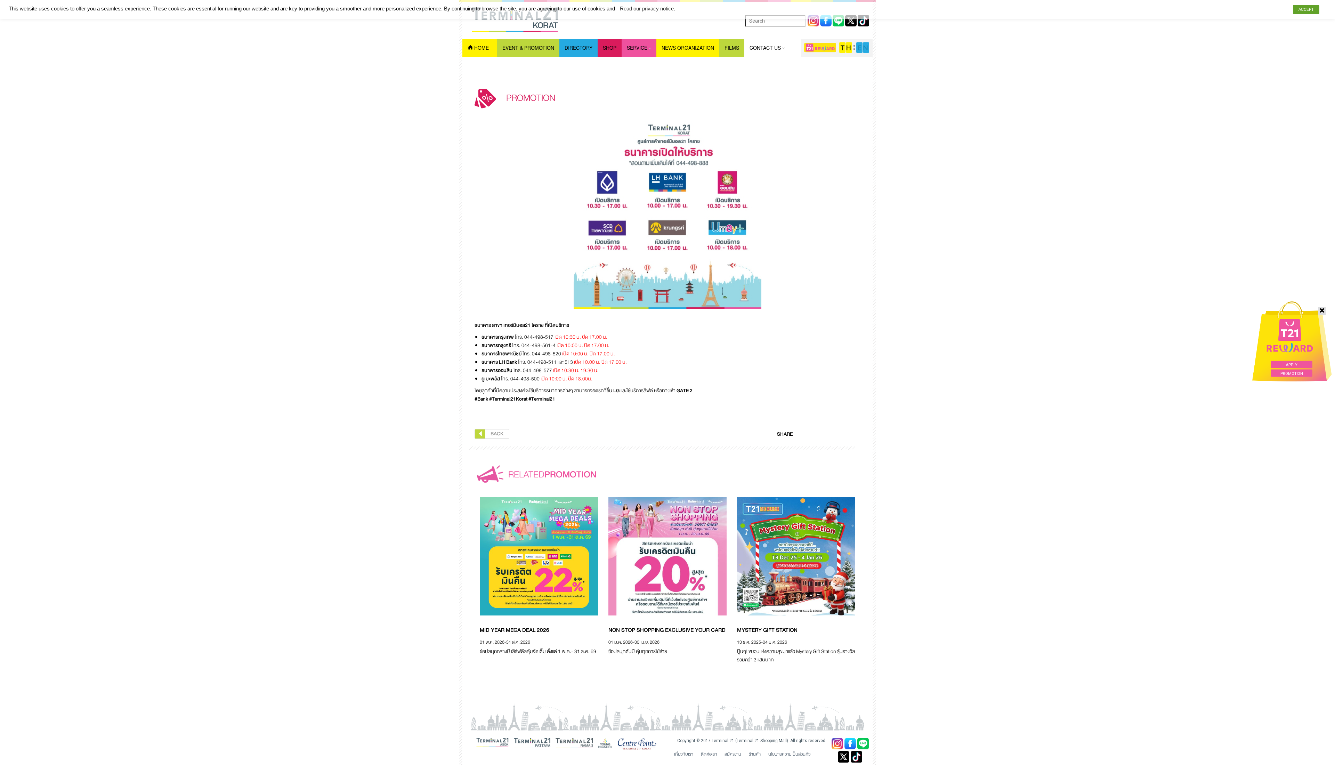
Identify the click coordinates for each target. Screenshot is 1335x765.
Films (732, 47)
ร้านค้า (755, 754)
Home (481, 47)
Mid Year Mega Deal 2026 (514, 630)
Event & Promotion (528, 47)
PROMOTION (1291, 373)
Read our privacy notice (647, 8)
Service (637, 47)
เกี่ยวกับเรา (683, 754)
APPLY (1291, 365)
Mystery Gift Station (767, 630)
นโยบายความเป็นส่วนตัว (789, 754)
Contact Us (765, 47)
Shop (609, 47)
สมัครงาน (733, 754)
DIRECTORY (578, 47)
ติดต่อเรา (709, 754)
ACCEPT (1306, 9)
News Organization (688, 47)
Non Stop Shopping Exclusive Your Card (667, 630)
